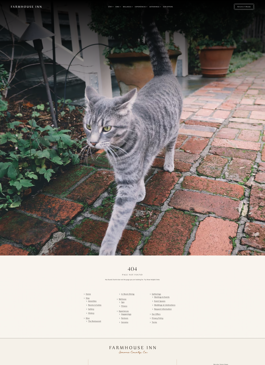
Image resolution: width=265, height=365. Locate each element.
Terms (154, 322)
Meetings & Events (162, 297)
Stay (110, 7)
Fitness (124, 306)
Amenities (92, 301)
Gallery (91, 309)
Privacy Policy (157, 318)
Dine (117, 7)
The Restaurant (94, 321)
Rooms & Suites (94, 305)
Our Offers (168, 7)
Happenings (126, 314)
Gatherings (154, 7)
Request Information (163, 309)
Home (88, 294)
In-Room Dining (127, 294)
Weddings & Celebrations (164, 305)
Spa (122, 302)
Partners (124, 318)
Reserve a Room (244, 7)
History (91, 313)
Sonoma (124, 322)
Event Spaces (159, 301)
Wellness (127, 7)
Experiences (140, 7)
